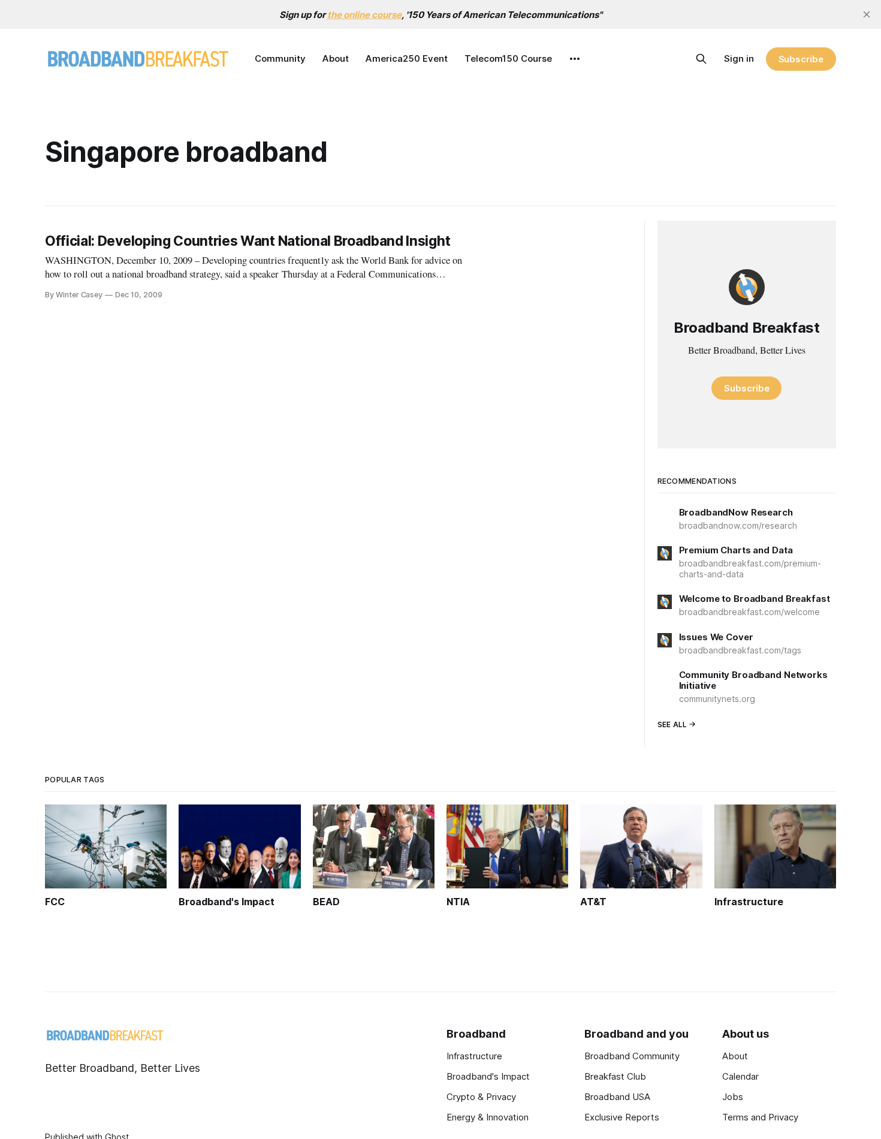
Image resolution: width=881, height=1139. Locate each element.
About (335, 58)
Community (280, 58)
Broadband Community (632, 1056)
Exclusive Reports (621, 1117)
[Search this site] (701, 58)
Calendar (740, 1076)
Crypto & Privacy (481, 1096)
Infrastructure (474, 1056)
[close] (866, 14)
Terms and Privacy (760, 1117)
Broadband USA (617, 1096)
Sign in (739, 58)
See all (672, 724)
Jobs (732, 1096)
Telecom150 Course (508, 58)
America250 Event (407, 58)
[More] (574, 58)
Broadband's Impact (488, 1076)
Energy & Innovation (487, 1117)
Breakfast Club (615, 1076)
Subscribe (801, 59)
